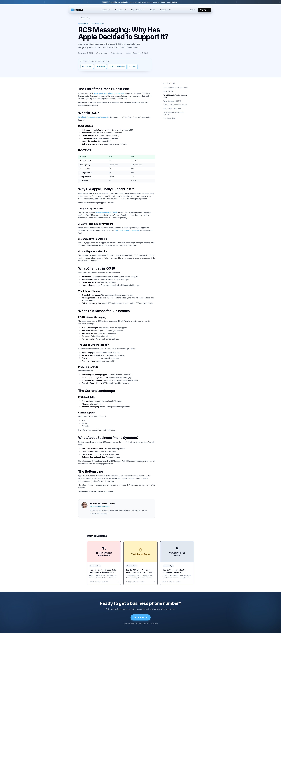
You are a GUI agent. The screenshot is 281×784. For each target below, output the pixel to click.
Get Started (139, 617)
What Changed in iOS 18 (172, 101)
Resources (164, 10)
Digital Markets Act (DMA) (106, 212)
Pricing (152, 10)
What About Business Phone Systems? (173, 113)
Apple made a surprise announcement (109, 93)
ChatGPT (88, 66)
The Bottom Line (169, 118)
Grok (134, 66)
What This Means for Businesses (175, 105)
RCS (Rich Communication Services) (93, 117)
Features (104, 10)
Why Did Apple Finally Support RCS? (175, 96)
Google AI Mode (118, 66)
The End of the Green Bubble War (175, 88)
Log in (192, 10)
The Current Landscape (172, 108)
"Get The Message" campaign (126, 230)
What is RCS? (168, 91)
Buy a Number (136, 10)
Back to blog (85, 18)
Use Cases (119, 10)
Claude (102, 66)
